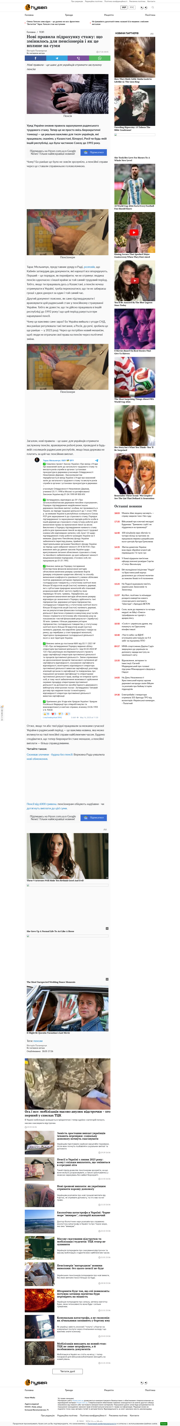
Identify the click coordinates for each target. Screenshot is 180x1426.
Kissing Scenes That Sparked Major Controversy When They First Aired (132, 255)
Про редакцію (77, 1)
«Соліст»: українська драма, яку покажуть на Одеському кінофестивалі (137, 627)
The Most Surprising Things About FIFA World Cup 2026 (134, 400)
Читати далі (67, 1371)
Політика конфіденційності (115, 1)
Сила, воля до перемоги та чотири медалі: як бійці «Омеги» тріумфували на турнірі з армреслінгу (138, 613)
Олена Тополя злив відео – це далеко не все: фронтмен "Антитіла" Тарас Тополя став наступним (53, 23)
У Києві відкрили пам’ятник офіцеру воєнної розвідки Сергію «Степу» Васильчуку (138, 561)
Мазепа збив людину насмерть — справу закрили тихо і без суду (138, 514)
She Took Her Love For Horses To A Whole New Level (132, 159)
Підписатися (97, 152)
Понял (164, 1424)
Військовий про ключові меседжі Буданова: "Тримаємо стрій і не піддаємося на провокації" (138, 524)
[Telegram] (57, 58)
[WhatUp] (100, 58)
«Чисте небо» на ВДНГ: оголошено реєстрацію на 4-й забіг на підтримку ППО (136, 638)
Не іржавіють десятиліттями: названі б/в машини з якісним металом (120, 23)
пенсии (38, 1041)
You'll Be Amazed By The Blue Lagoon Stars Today (133, 304)
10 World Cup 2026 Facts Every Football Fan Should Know (134, 207)
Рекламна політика (137, 1)
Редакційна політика (93, 1)
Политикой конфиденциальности (101, 1424)
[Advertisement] (67, 188)
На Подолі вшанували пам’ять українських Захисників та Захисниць (136, 587)
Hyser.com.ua (77, 1401)
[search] (152, 7)
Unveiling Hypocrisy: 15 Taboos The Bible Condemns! (132, 128)
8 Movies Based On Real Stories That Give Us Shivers (132, 352)
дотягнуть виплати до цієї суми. (47, 808)
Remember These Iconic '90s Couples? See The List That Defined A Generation (134, 497)
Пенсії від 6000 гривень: (42, 804)
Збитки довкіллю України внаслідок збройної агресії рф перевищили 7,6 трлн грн (136, 550)
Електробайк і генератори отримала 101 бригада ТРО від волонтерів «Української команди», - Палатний (138, 699)
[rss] (141, 7)
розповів (89, 267)
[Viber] (78, 58)
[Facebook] (35, 58)
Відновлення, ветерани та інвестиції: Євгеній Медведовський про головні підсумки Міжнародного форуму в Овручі (138, 666)
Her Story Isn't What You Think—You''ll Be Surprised (133, 448)
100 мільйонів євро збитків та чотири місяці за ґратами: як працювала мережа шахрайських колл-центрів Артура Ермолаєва (138, 537)
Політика (150, 15)
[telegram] (145, 7)
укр (124, 7)
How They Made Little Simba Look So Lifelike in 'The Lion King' (133, 80)
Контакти (151, 1)
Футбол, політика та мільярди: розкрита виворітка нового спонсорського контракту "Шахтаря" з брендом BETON (136, 599)
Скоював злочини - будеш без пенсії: (50, 754)
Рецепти (109, 15)
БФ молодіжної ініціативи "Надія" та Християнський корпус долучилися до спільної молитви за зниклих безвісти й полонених (138, 574)
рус (132, 7)
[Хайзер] (36, 7)
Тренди (69, 15)
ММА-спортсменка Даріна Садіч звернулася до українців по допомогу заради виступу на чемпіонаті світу (138, 650)
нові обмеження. (37, 759)
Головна (29, 15)
